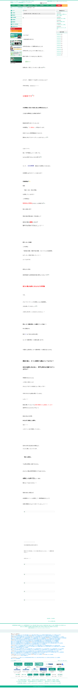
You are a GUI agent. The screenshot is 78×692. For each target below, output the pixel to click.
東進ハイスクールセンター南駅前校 (16, 646)
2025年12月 (59, 49)
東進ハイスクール (59, 1)
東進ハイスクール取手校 (27, 654)
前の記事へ (48, 618)
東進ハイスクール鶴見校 (36, 646)
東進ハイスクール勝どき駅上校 (31, 634)
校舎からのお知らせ (40, 625)
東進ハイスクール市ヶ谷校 (22, 634)
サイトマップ (65, 1)
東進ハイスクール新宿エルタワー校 (54, 634)
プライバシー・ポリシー (41, 627)
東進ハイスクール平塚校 (53, 646)
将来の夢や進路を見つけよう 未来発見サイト (35, 681)
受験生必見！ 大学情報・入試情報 (53, 679)
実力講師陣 (29, 626)
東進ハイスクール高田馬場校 (15, 635)
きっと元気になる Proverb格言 (21, 681)
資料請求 (51, 626)
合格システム (22, 626)
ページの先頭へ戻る (52, 621)
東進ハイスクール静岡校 (38, 654)
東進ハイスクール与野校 (58, 649)
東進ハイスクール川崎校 (35, 645)
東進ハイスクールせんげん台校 (24, 649)
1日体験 (29, 627)
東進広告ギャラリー (34, 627)
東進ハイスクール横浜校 (24, 647)
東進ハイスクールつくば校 (18, 654)
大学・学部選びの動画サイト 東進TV (24, 679)
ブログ (25, 7)
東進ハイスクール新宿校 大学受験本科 (43, 634)
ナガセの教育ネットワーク (16, 660)
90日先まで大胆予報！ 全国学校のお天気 (39, 679)
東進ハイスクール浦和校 (18, 648)
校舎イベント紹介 (51, 625)
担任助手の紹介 (46, 625)
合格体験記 (56, 625)
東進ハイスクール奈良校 (49, 654)
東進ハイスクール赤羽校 (36, 635)
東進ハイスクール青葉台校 (19, 645)
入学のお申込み (55, 626)
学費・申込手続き (41, 626)
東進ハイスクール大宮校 (26, 648)
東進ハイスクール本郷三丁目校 (45, 635)
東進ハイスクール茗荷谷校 (55, 635)
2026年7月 (59, 36)
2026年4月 (59, 41)
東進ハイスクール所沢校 (41, 649)
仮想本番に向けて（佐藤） (61, 18)
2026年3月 (59, 43)
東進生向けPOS (46, 626)
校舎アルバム (63, 625)
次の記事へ (53, 618)
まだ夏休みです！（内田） (61, 24)
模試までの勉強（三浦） (61, 21)
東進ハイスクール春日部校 (35, 648)
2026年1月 (59, 47)
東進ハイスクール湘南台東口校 (45, 645)
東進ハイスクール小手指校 (59, 648)
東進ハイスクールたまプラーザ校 (27, 646)
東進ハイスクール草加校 (33, 649)
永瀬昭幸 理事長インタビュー (51, 1)
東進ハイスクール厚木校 (27, 645)
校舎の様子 (34, 625)
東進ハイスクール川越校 (51, 648)
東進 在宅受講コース (24, 655)
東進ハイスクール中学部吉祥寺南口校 (26, 657)
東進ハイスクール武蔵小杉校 (15, 647)
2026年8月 (59, 34)
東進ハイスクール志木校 (15, 649)
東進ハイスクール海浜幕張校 (15, 658)
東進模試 (36, 626)
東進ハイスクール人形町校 (24, 635)
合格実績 (33, 626)
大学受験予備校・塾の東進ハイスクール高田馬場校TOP (20, 625)
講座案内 (26, 626)
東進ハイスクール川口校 (43, 648)
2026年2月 (59, 45)
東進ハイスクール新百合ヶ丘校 (55, 645)
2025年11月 (59, 51)
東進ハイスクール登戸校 (45, 646)
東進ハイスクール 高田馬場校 (16, 7)
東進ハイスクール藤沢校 (61, 646)
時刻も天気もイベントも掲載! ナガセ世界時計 (52, 681)
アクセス (31, 625)
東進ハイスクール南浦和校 (49, 649)
